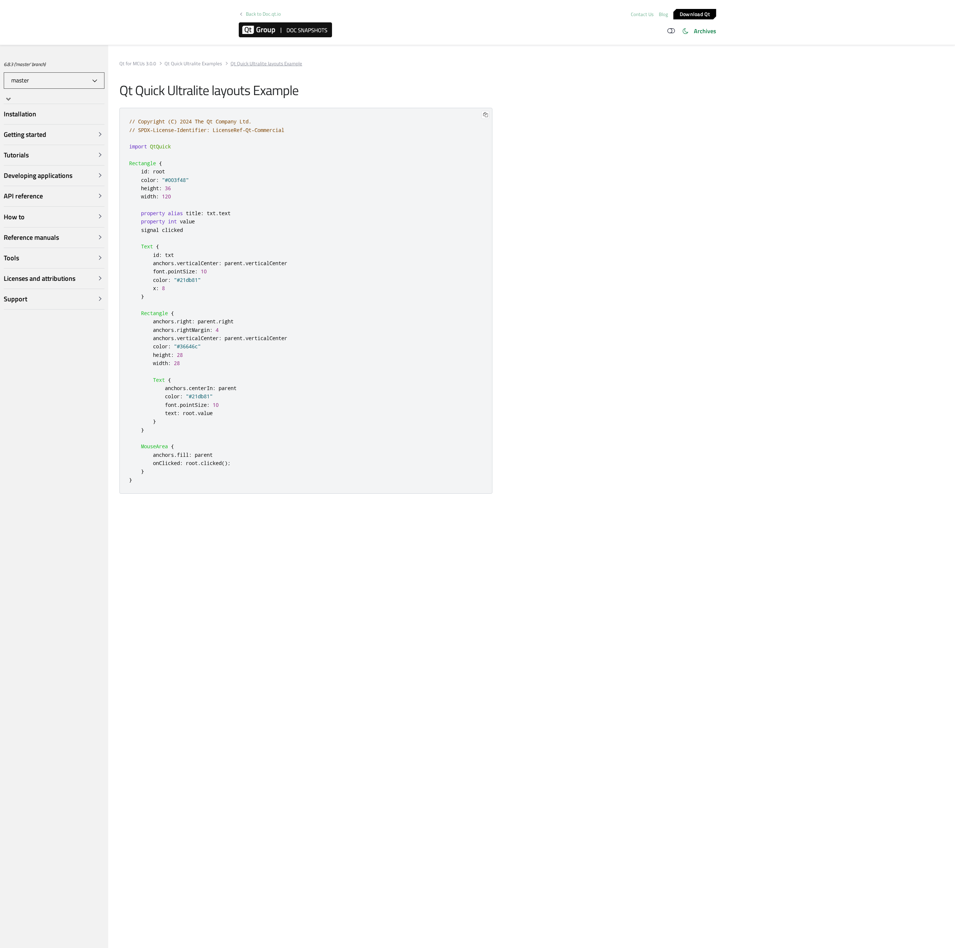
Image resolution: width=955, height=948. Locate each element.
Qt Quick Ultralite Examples (193, 63)
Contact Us (642, 14)
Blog (663, 14)
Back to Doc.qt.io (263, 14)
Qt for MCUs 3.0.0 (137, 63)
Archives (705, 30)
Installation (20, 114)
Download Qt (695, 14)
